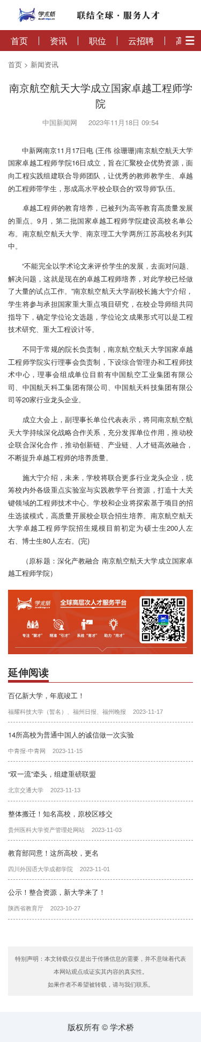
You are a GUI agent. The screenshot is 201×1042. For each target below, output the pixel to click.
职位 (97, 41)
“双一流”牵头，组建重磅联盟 (52, 774)
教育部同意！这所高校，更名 (53, 853)
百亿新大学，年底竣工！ (46, 695)
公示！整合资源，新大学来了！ (57, 892)
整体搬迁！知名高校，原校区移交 (60, 813)
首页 (19, 41)
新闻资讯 (44, 64)
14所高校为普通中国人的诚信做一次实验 (71, 734)
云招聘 (141, 41)
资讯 (58, 41)
